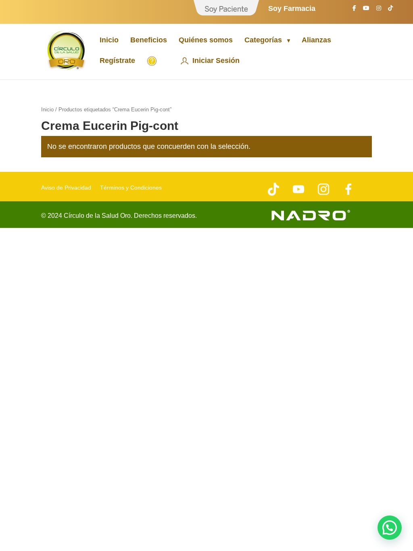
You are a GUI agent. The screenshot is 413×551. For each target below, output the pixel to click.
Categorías (263, 40)
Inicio (109, 40)
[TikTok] (390, 10)
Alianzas (316, 40)
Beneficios (148, 40)
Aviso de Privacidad (66, 188)
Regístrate (117, 61)
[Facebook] (354, 10)
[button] (390, 528)
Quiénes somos (206, 40)
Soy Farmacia (291, 9)
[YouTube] (366, 10)
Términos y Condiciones (131, 188)
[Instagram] (378, 10)
